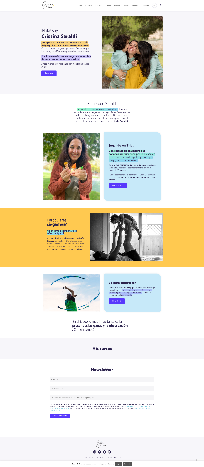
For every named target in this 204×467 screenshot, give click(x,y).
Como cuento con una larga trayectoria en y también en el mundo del (132, 291)
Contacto (145, 5)
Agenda (117, 5)
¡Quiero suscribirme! (60, 415)
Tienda (126, 5)
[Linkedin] (109, 452)
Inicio (80, 5)
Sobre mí (88, 5)
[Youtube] (104, 452)
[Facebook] (99, 452)
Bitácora (135, 5)
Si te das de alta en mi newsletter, (61, 238)
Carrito (154, 5)
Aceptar (118, 464)
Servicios (99, 5)
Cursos (108, 5)
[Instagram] (94, 452)
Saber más (127, 464)
